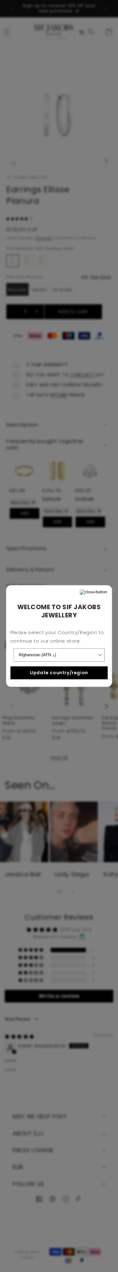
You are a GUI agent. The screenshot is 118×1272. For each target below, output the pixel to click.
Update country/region (59, 672)
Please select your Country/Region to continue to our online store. (57, 636)
